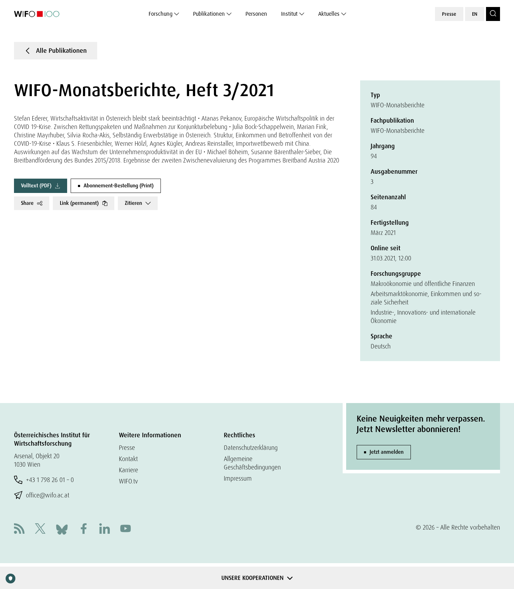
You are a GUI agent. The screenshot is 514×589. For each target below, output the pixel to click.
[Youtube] (125, 529)
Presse (449, 14)
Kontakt (128, 459)
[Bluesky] (62, 529)
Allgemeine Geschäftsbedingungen (252, 463)
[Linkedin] (104, 529)
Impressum (238, 478)
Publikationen (209, 13)
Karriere (128, 470)
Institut (289, 13)
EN (474, 14)
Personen (256, 13)
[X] (40, 529)
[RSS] (19, 529)
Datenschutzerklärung (251, 448)
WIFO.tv (128, 481)
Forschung (160, 13)
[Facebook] (83, 529)
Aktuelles (329, 13)
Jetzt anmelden (387, 451)
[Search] (493, 14)
